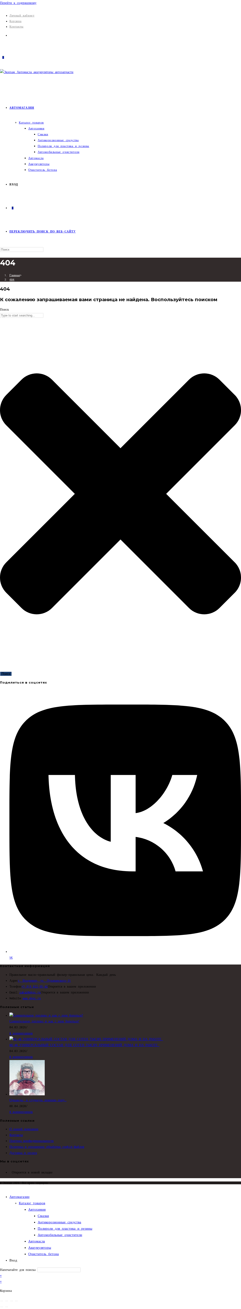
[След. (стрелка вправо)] (6, 1306)
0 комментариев (21, 1033)
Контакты (16, 26)
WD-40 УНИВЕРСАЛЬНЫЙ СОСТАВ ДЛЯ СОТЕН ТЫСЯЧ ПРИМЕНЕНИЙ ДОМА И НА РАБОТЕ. (84, 1045)
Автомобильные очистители (60, 1235)
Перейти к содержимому (18, 3)
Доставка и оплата (23, 1153)
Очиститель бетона (43, 1254)
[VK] (10, 1172)
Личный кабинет (21, 15)
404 (11, 279)
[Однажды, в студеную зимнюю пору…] (27, 1094)
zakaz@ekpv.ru (30, 992)
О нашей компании (23, 1129)
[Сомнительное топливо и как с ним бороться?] (46, 1015)
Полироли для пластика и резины (65, 1228)
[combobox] (22, 315)
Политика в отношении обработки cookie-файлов (46, 1147)
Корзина (15, 21)
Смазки (43, 1216)
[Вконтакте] (10, 35)
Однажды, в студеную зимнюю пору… (37, 1100)
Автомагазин (19, 1197)
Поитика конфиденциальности (31, 1141)
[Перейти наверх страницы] (1, 1187)
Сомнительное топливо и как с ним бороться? (44, 1021)
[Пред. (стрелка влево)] (1, 1306)
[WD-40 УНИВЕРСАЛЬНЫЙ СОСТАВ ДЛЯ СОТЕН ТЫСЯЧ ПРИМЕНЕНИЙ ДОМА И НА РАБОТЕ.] (86, 1039)
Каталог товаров (32, 1203)
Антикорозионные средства (59, 1222)
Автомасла (36, 1241)
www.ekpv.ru (32, 998)
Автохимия (37, 1209)
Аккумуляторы (39, 1247)
